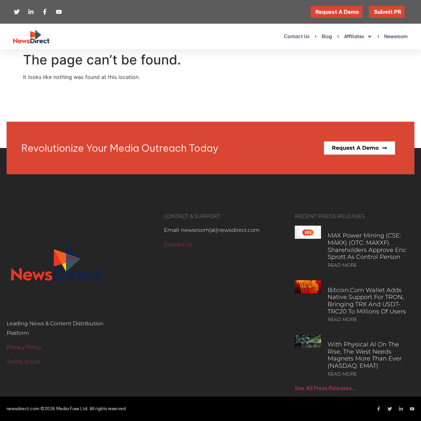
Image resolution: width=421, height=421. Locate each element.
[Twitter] (389, 409)
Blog (327, 36)
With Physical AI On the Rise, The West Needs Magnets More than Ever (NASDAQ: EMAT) (365, 355)
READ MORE (342, 265)
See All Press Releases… (325, 388)
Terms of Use (23, 362)
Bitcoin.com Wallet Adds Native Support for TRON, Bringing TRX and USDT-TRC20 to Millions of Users (367, 300)
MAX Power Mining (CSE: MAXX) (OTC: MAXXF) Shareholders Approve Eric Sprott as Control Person (367, 246)
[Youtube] (412, 409)
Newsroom (396, 36)
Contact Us (297, 36)
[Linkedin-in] (401, 409)
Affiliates (354, 36)
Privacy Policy (24, 347)
